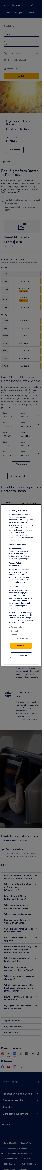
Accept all (21, 646)
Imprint (14, 635)
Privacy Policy (16, 627)
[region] (21, 585)
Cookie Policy (16, 631)
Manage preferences (19, 638)
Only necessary (21, 655)
